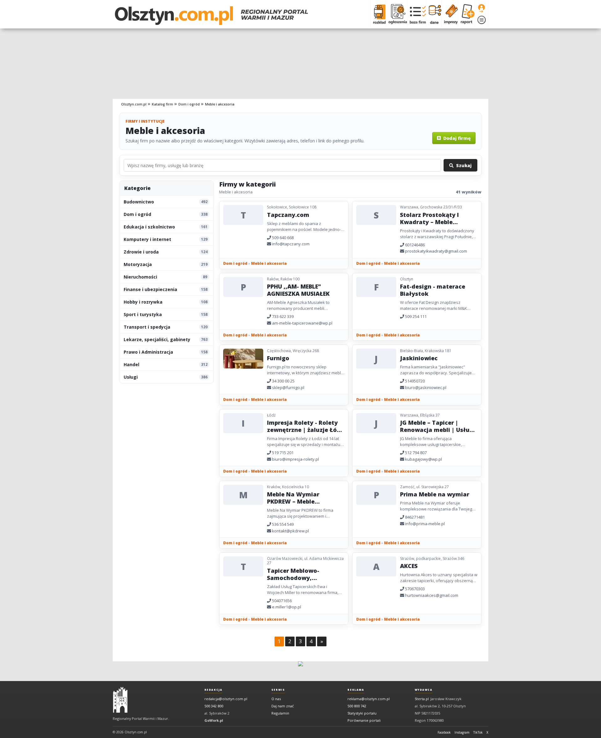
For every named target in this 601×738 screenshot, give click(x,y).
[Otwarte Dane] (433, 14)
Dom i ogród (189, 104)
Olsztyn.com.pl (133, 104)
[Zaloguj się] (481, 8)
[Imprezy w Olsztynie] (449, 14)
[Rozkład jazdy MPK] (378, 14)
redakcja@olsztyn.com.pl (225, 698)
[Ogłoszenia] (396, 14)
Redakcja (213, 689)
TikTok (478, 732)
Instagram (462, 732)
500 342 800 (213, 706)
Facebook (444, 732)
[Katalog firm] (416, 14)
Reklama (355, 689)
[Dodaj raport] (466, 14)
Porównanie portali (364, 720)
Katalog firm (162, 104)
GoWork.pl (213, 720)
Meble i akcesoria (219, 104)
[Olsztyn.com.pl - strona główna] (120, 700)
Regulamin (280, 713)
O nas (276, 698)
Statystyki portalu (362, 713)
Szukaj (463, 165)
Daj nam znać (282, 706)
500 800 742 (356, 706)
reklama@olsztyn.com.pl (368, 698)
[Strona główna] (211, 15)
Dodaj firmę (456, 138)
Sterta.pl (422, 698)
